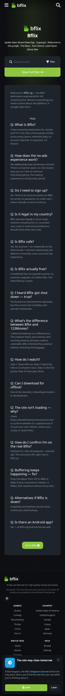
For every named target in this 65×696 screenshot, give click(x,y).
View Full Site (31, 72)
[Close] (58, 659)
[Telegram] (7, 598)
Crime (17, 629)
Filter (52, 61)
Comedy (17, 615)
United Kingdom (47, 615)
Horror (17, 633)
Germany (47, 633)
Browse (47, 645)
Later (54, 687)
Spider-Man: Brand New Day (20, 42)
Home (17, 645)
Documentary (17, 619)
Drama (17, 610)
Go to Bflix (31, 545)
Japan (47, 629)
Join (28, 687)
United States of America (47, 610)
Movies (17, 650)
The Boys (25, 45)
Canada (47, 619)
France (47, 624)
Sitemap (47, 650)
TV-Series (17, 655)
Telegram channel (39, 671)
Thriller (17, 624)
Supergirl (41, 42)
